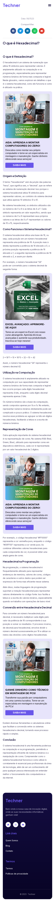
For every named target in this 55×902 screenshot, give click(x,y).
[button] (49, 5)
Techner (11, 5)
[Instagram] (15, 824)
